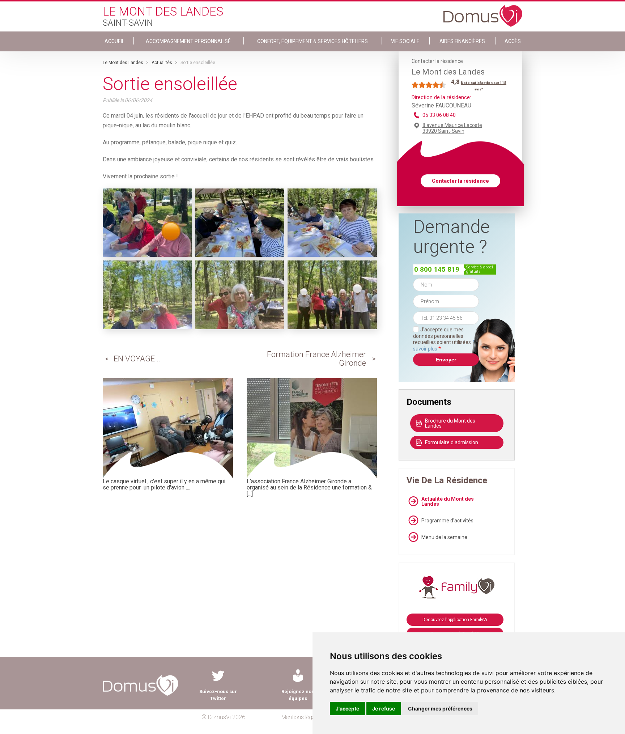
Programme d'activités (447, 520)
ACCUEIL (114, 41)
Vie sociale (405, 41)
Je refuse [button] (383, 708)
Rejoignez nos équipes (297, 695)
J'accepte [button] (347, 708)
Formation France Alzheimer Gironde (316, 359)
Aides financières (462, 41)
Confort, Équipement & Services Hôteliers (312, 41)
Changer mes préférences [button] (440, 708)
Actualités (162, 62)
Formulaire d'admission (451, 442)
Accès (513, 41)
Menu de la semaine (444, 537)
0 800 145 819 (436, 269)
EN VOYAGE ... (138, 358)
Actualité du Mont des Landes (447, 501)
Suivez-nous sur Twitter (218, 695)
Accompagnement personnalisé (188, 41)
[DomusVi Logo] (482, 12)
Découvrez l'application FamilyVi (454, 619)
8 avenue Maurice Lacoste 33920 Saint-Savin (452, 128)
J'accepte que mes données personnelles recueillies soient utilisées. (446, 339)
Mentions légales (301, 717)
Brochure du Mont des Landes (450, 423)
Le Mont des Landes (123, 62)
